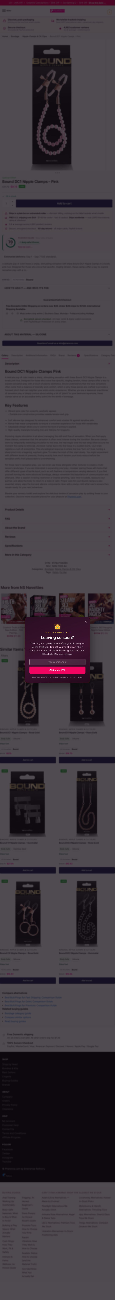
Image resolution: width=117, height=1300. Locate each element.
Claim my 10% (57, 670)
